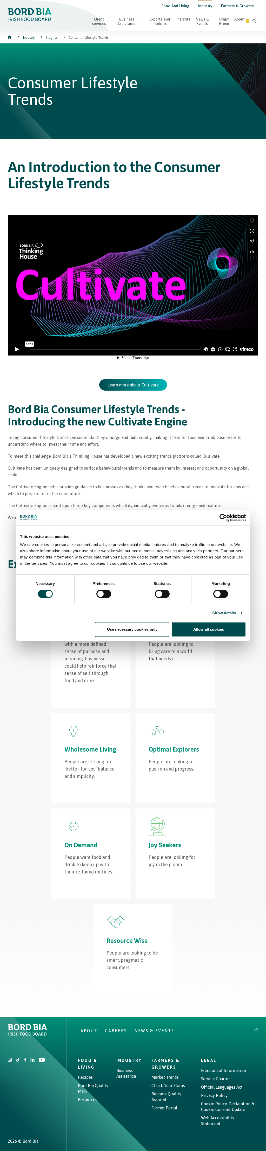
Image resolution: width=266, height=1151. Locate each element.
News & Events (202, 21)
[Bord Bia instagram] (10, 1060)
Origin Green (224, 21)
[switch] (103, 594)
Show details (224, 613)
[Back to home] (10, 38)
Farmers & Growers (237, 6)
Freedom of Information (223, 1070)
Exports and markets (159, 21)
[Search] (254, 21)
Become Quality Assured (166, 1096)
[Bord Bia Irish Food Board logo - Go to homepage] (27, 1034)
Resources (87, 1099)
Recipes (85, 1077)
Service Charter (215, 1078)
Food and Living (175, 6)
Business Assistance (126, 21)
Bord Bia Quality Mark (93, 1088)
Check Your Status (168, 1085)
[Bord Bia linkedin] (32, 1060)
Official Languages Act (222, 1087)
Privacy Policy (214, 1095)
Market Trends (165, 1077)
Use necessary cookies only (132, 629)
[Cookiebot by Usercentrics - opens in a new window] (223, 518)
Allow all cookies (208, 629)
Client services (99, 21)
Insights (183, 19)
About (239, 19)
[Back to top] (256, 1030)
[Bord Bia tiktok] (18, 1060)
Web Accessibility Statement (217, 1120)
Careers (116, 1030)
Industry (205, 6)
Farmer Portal (164, 1108)
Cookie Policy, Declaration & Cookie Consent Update (227, 1106)
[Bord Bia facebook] (25, 1060)
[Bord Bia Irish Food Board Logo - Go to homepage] (29, 19)
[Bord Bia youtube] (42, 1060)
